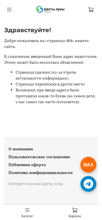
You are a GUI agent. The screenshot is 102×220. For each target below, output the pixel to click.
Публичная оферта (27, 164)
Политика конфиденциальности (40, 172)
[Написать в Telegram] (88, 184)
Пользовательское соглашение (39, 156)
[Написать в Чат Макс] (88, 165)
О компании (20, 148)
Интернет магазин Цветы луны (35, 183)
